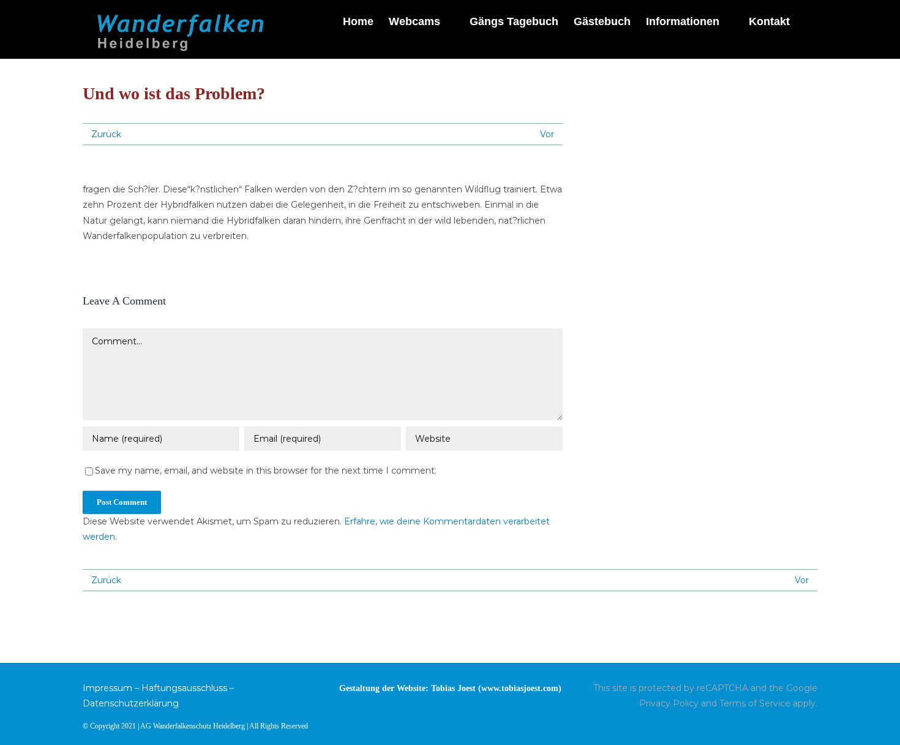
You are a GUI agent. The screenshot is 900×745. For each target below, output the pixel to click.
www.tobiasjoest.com (519, 688)
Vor (547, 134)
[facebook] (813, 725)
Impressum (107, 688)
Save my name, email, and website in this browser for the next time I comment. (266, 470)
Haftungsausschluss (184, 688)
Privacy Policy (669, 703)
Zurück (106, 134)
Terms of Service (754, 703)
